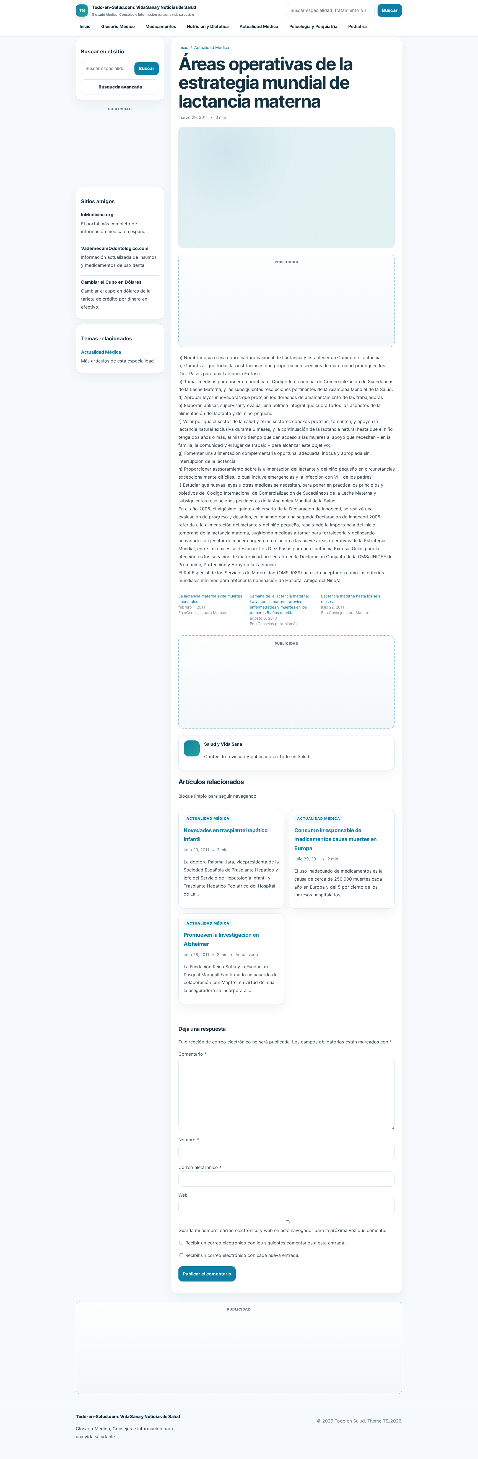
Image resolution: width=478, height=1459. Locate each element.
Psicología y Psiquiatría (313, 26)
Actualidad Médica (259, 26)
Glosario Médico (118, 26)
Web (183, 1195)
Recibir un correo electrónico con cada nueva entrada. (242, 1255)
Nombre (188, 1139)
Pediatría (357, 26)
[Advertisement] (120, 147)
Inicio (85, 26)
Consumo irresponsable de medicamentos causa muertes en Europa (335, 839)
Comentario (192, 1054)
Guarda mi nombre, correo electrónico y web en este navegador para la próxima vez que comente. (282, 1230)
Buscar (390, 10)
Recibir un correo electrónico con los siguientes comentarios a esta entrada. (265, 1243)
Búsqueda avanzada (120, 87)
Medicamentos (161, 26)
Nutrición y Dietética (208, 26)
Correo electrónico (200, 1167)
